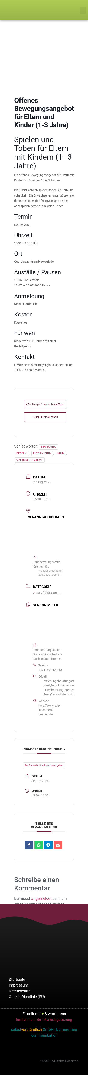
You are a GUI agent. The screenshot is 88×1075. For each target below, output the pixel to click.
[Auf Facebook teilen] (29, 845)
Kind (60, 453)
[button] (83, 10)
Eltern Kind (42, 453)
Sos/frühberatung (48, 592)
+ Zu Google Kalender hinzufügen (45, 404)
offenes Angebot (29, 459)
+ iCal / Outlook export (45, 417)
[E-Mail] (58, 845)
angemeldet (41, 898)
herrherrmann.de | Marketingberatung (44, 1020)
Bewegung (48, 446)
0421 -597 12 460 (50, 670)
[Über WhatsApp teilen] (38, 845)
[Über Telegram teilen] (48, 845)
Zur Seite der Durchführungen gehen (44, 765)
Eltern (21, 453)
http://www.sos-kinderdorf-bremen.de (49, 710)
